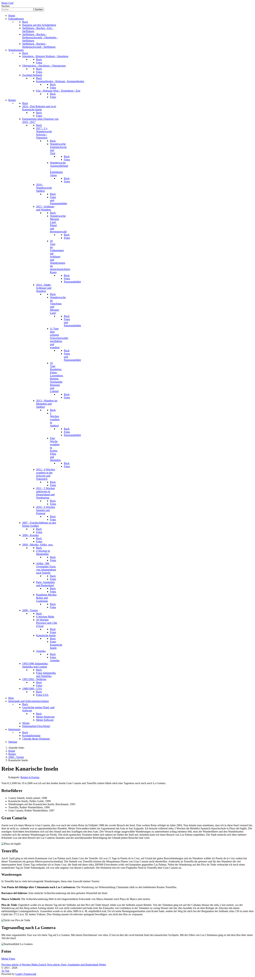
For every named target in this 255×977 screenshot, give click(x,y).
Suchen (5, 6)
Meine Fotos (8, 958)
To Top (5, 970)
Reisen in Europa (29, 777)
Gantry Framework (25, 973)
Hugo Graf (7, 2)
